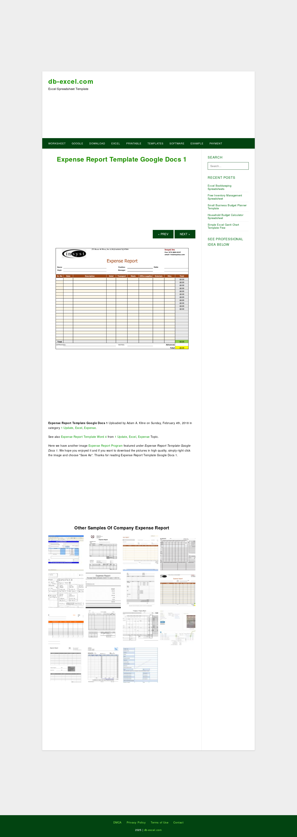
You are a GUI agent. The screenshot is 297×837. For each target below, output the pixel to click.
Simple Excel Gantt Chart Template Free (223, 226)
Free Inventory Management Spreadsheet (225, 196)
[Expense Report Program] (103, 553)
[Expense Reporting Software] (66, 553)
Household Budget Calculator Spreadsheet (225, 216)
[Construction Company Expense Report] (103, 627)
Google (77, 143)
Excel (115, 143)
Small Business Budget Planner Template (227, 206)
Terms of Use (160, 822)
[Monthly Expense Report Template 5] (140, 627)
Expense (90, 428)
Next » (185, 234)
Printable (133, 143)
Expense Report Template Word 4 (84, 437)
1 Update (67, 428)
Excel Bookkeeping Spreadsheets (219, 187)
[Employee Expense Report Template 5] (103, 664)
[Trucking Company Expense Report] (140, 553)
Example (197, 143)
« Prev (163, 234)
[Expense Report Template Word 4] (66, 664)
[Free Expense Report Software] (178, 627)
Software (177, 143)
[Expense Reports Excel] (66, 590)
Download (97, 143)
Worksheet (57, 143)
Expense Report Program (105, 445)
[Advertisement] (148, 37)
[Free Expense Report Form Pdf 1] (103, 590)
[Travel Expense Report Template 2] (140, 664)
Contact (178, 822)
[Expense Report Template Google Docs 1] (121, 299)
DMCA (117, 822)
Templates (155, 143)
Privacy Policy (136, 822)
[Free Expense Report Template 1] (66, 627)
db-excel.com (70, 81)
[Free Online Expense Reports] (140, 590)
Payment (216, 143)
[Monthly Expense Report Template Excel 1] (178, 553)
